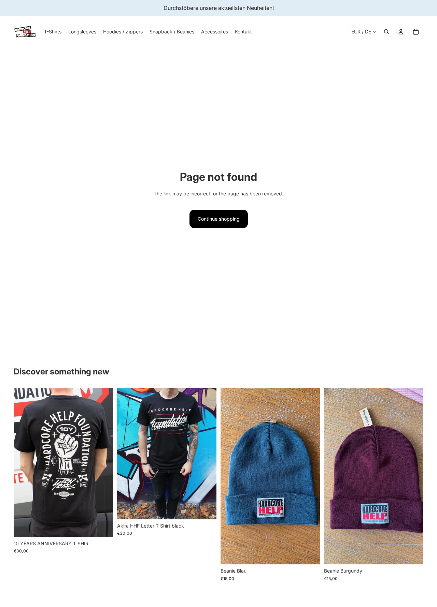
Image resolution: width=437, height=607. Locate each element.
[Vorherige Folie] (24, 462)
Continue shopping (219, 219)
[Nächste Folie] (103, 462)
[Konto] (400, 31)
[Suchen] (386, 31)
